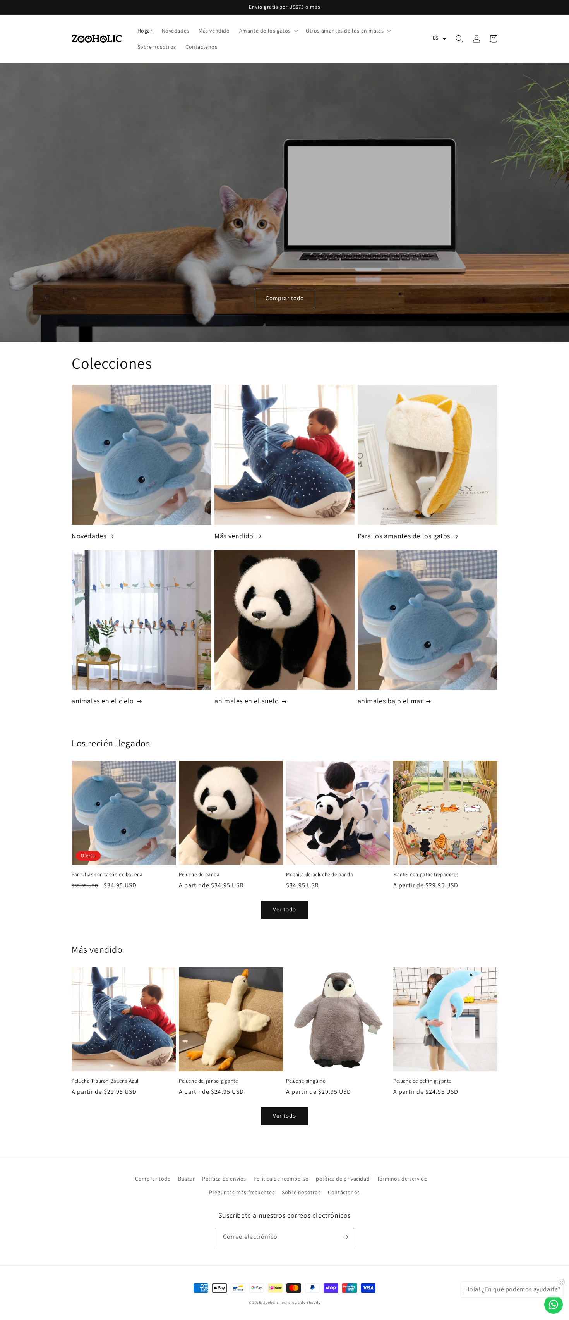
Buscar (186, 1178)
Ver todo (284, 909)
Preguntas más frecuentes (241, 1192)
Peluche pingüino (306, 1081)
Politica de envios (224, 1178)
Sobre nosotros (301, 1192)
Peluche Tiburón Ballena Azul (105, 1081)
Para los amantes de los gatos (404, 535)
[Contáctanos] (553, 1304)
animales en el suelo (246, 700)
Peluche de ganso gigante (208, 1081)
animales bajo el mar (390, 700)
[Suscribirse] (345, 1237)
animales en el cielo (103, 700)
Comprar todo (285, 298)
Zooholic (271, 1302)
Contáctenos (344, 1192)
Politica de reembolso (281, 1178)
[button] (268, 30)
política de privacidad (343, 1178)
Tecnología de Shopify (300, 1302)
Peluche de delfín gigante (422, 1081)
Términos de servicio (402, 1178)
